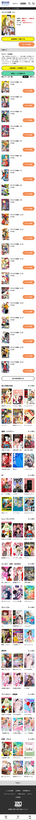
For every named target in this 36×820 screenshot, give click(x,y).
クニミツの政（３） (16, 111)
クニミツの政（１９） (17, 347)
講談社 (23, 20)
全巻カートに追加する (18, 73)
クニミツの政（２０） (17, 362)
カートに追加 (26, 44)
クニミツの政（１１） (17, 229)
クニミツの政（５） (16, 141)
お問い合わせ (21, 794)
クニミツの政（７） (16, 170)
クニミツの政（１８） (17, 332)
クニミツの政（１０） (17, 214)
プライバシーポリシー (10, 794)
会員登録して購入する (18, 39)
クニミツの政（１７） (17, 318)
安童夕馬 (31, 18)
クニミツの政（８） (16, 185)
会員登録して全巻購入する (18, 68)
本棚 (30, 818)
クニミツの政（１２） (17, 244)
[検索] (29, 3)
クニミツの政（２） (16, 97)
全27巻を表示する (18, 378)
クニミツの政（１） (16, 82)
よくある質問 (9, 790)
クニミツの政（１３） (17, 259)
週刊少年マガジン (28, 22)
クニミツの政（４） (16, 126)
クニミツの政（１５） (17, 288)
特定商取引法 (26, 790)
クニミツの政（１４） (17, 273)
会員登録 (23, 3)
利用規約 (18, 790)
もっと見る (31, 385)
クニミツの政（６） (16, 156)
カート (18, 818)
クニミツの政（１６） (17, 303)
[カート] (33, 3)
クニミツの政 (15, 8)
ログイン (15, 3)
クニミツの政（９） (16, 200)
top (3, 8)
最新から (32, 77)
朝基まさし (25, 18)
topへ (18, 783)
